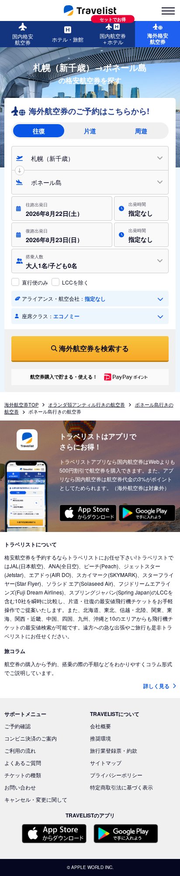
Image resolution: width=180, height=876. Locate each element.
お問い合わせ (20, 787)
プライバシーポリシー (116, 775)
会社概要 (100, 726)
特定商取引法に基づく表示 (121, 787)
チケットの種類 (22, 775)
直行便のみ (35, 282)
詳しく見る (157, 686)
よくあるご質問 (22, 762)
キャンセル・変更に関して (35, 799)
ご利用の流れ (20, 750)
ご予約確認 (17, 726)
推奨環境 (100, 738)
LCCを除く (75, 282)
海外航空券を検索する (94, 348)
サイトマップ (105, 762)
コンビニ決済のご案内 (30, 738)
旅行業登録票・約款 (113, 750)
